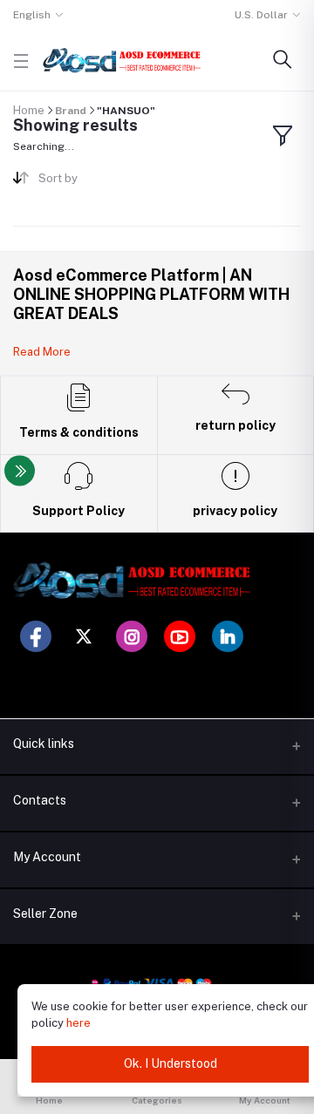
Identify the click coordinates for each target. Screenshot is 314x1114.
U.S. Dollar (261, 15)
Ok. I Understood (170, 1063)
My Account (47, 857)
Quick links (43, 744)
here (78, 1022)
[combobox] (91, 182)
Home (28, 110)
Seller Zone (45, 913)
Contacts (39, 800)
